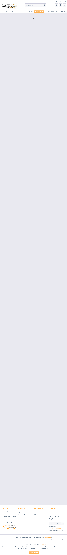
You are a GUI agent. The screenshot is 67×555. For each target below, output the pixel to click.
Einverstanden (33, 552)
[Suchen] (44, 5)
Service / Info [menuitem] (61, 1)
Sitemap (44, 544)
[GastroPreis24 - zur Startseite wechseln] (10, 6)
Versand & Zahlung (23, 515)
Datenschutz (37, 513)
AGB (35, 515)
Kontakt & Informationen (24, 511)
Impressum (37, 511)
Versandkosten (47, 537)
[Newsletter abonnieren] (62, 523)
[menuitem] (36, 5)
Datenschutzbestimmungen (56, 528)
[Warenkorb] (64, 5)
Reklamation (21, 513)
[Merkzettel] (56, 5)
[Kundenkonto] (60, 5)
